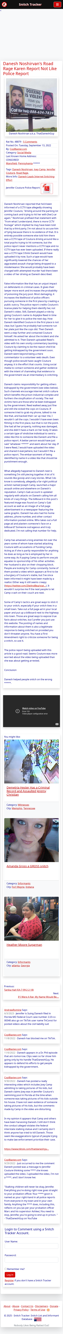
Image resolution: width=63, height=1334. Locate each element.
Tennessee (29, 808)
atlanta (16, 965)
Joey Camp (40, 169)
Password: (10, 1255)
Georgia (25, 965)
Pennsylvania (25, 163)
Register (9, 1280)
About (7, 1306)
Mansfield (11, 163)
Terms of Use (37, 1309)
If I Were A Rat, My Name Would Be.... (38, 996)
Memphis (17, 808)
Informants (24, 883)
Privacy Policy (21, 1309)
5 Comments (30, 141)
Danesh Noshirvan (22, 169)
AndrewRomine (12, 1010)
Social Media (24, 152)
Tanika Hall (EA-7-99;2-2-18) (19, 989)
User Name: (11, 1241)
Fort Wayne (18, 887)
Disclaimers (41, 1306)
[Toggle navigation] (57, 4)
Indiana (30, 887)
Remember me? (16, 1269)
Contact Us (27, 1306)
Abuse (15, 1306)
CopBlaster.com (18, 149)
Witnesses (23, 804)
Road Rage (22, 172)
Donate (54, 1306)
